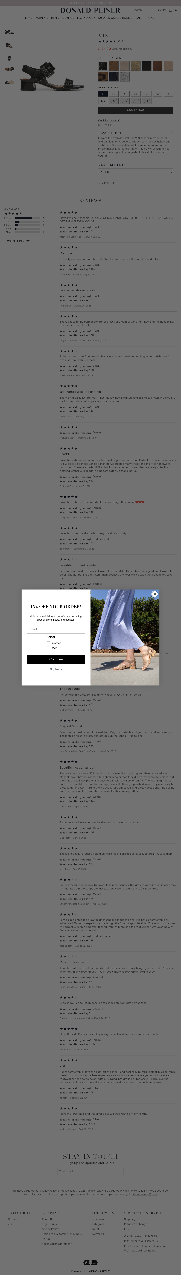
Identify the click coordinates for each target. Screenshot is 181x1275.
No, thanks (56, 669)
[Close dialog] (155, 594)
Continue (56, 659)
